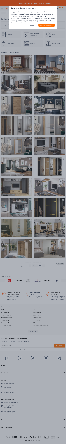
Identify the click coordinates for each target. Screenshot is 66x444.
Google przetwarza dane (37, 22)
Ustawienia (32, 25)
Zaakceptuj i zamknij (47, 25)
